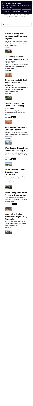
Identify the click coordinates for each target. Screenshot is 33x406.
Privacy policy (12, 5)
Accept (7, 11)
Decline (26, 11)
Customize (16, 11)
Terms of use (23, 5)
